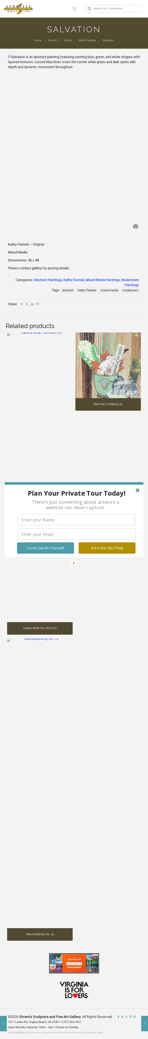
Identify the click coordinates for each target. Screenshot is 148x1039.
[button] (76, 493)
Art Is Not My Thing (107, 547)
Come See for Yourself (45, 547)
